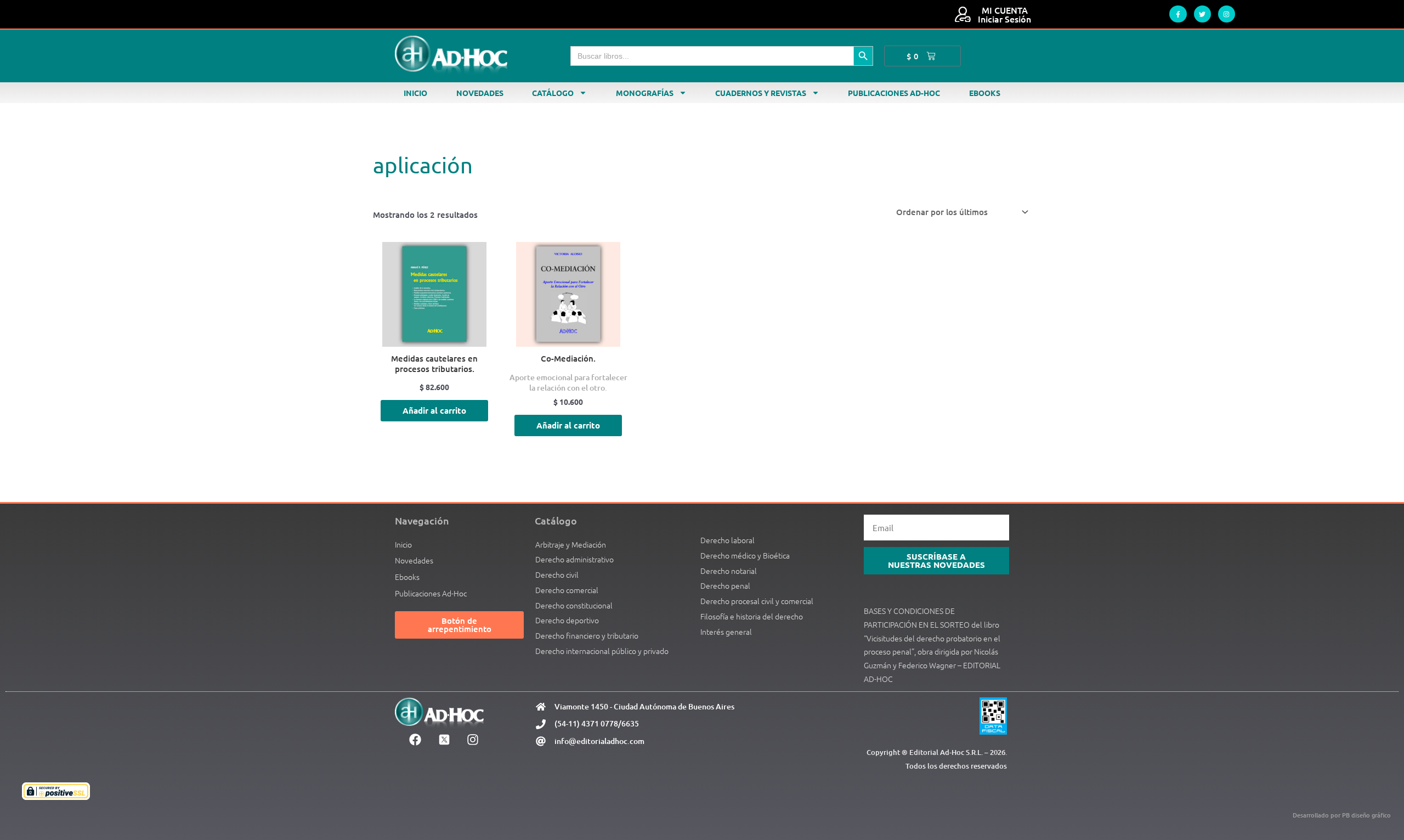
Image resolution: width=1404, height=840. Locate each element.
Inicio (415, 93)
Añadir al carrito (434, 410)
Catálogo (553, 93)
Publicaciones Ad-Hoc (894, 93)
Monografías (644, 93)
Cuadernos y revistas (760, 93)
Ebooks (984, 93)
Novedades (479, 93)
